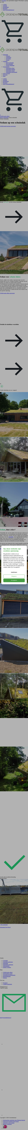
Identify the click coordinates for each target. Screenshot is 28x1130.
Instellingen (14, 572)
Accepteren (14, 580)
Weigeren (14, 576)
